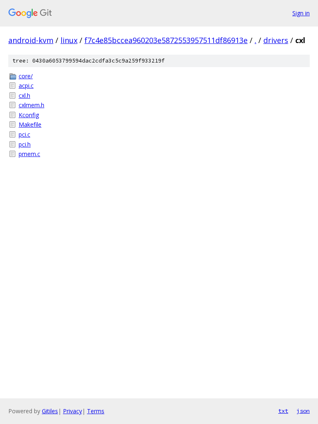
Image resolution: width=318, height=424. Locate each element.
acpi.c (26, 85)
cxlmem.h (31, 105)
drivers (275, 40)
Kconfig (29, 115)
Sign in (301, 13)
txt (283, 410)
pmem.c (29, 154)
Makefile (30, 124)
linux (68, 40)
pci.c (24, 134)
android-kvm (30, 40)
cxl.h (24, 95)
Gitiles (50, 411)
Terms (95, 411)
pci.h (25, 144)
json (303, 410)
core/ (26, 76)
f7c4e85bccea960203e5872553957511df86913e (166, 40)
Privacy (72, 411)
